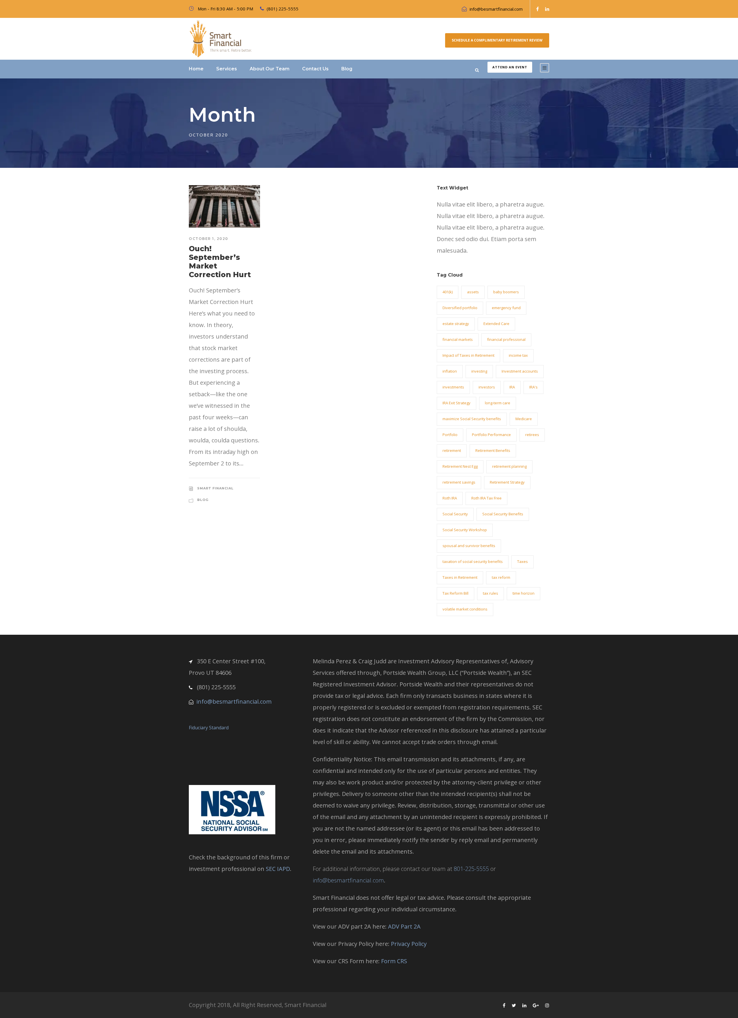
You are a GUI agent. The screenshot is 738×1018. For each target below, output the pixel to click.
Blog (346, 69)
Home (196, 69)
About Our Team (269, 69)
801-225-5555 (471, 869)
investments (453, 387)
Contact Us (315, 69)
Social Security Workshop (465, 529)
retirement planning (509, 466)
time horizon (523, 593)
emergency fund (506, 307)
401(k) (448, 291)
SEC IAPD (278, 869)
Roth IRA (450, 498)
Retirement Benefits (492, 450)
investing (479, 371)
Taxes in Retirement (460, 577)
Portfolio (450, 434)
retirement (452, 450)
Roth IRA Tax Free (486, 498)
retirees (532, 434)
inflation (450, 371)
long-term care (497, 402)
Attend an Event (509, 67)
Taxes (522, 561)
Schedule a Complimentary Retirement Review (497, 40)
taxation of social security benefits (473, 561)
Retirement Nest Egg (460, 466)
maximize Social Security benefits (472, 418)
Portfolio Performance (491, 434)
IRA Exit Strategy (456, 402)
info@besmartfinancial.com (496, 9)
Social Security (455, 513)
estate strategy (456, 323)
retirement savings (459, 482)
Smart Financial (215, 488)
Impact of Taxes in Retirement (468, 355)
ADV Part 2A (404, 926)
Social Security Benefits (502, 513)
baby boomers (506, 291)
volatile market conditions (465, 609)
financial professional (506, 339)
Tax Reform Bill (455, 593)
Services (226, 69)
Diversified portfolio (460, 307)
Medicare (523, 418)
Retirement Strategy (507, 482)
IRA (512, 387)
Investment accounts (520, 371)
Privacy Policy (409, 944)
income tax (518, 355)
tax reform (501, 577)
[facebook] (537, 9)
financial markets (458, 339)
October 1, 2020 (208, 238)
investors (487, 387)
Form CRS (394, 961)
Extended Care (496, 323)
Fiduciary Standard (209, 727)
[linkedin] (547, 9)
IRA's (533, 387)
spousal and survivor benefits (469, 545)
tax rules (490, 593)
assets (473, 291)
